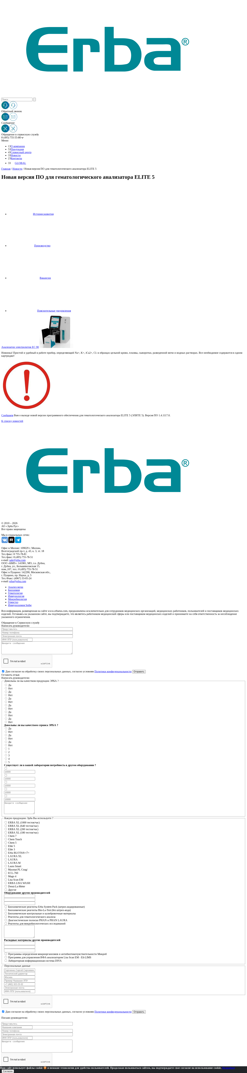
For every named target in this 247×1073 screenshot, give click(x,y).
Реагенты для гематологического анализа (31, 916)
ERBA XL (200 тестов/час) (23, 829)
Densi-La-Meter (16, 886)
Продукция (17, 149)
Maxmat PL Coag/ (18, 869)
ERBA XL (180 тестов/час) (23, 832)
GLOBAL (20, 163)
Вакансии (45, 277)
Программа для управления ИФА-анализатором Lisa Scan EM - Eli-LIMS (49, 957)
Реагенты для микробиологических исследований (37, 923)
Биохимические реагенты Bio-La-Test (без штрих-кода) (39, 910)
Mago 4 (12, 876)
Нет (10, 688)
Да (9, 685)
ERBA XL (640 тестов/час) (23, 825)
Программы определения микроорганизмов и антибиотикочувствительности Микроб (57, 954)
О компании (18, 146)
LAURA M (14, 862)
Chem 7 (12, 836)
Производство (42, 245)
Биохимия (14, 590)
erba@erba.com (17, 581)
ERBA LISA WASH (19, 883)
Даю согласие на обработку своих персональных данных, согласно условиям (68, 671)
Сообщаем (7, 415)
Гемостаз (13, 602)
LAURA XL (15, 856)
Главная (5, 168)
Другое (12, 889)
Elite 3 (11, 849)
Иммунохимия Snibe (20, 605)
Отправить (139, 671)
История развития (43, 214)
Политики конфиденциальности (113, 671)
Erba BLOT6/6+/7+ (18, 852)
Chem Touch (15, 839)
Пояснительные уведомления (54, 310)
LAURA (13, 859)
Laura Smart (14, 866)
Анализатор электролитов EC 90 (20, 347)
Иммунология (16, 596)
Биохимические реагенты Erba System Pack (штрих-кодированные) (46, 906)
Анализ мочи (15, 587)
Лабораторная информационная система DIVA (35, 960)
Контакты (16, 158)
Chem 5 (12, 842)
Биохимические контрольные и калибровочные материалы (42, 913)
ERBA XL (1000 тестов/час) (24, 822)
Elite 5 (11, 846)
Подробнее (228, 1067)
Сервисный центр (21, 152)
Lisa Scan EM (15, 879)
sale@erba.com (17, 560)
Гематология (15, 593)
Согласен (8, 1071)
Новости (16, 155)
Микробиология (17, 599)
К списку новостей (12, 421)
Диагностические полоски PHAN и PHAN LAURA (37, 920)
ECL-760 (13, 873)
